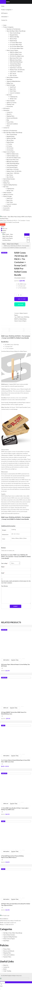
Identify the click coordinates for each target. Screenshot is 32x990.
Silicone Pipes (13, 38)
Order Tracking (7, 971)
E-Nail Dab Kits (13, 96)
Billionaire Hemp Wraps (16, 60)
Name (3, 566)
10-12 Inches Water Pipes (16, 46)
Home (2, 6)
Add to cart (22, 299)
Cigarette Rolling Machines (13, 81)
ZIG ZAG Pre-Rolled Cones (17, 56)
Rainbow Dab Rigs (14, 36)
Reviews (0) (28, 329)
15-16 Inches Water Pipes (16, 48)
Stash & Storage (11, 85)
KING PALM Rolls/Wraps (16, 62)
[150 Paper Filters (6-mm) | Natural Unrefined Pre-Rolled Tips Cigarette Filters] (16, 883)
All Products (4, 13)
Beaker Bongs (13, 40)
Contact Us (4, 20)
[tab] (5, 329)
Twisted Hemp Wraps (15, 64)
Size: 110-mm (13, 75)
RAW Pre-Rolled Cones (16, 52)
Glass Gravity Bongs (15, 33)
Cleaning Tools (10, 104)
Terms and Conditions (12, 123)
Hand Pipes (9, 79)
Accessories (10, 106)
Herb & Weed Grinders (12, 77)
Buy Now (20, 304)
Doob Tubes (13, 91)
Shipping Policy (10, 116)
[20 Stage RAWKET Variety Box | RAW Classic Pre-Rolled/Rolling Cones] (16, 691)
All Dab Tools (13, 98)
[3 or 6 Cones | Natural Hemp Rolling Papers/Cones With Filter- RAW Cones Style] (16, 739)
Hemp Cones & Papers (12, 50)
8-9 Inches (9, 146)
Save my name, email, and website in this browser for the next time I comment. (16, 581)
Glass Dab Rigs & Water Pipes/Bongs (16, 31)
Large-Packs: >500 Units (16, 71)
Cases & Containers (15, 93)
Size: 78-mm (13, 73)
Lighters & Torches (11, 102)
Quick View (12, 660)
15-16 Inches (10, 150)
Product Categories (6, 9)
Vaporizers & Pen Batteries (13, 29)
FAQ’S (8, 125)
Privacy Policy (10, 122)
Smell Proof (13, 87)
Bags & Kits (13, 89)
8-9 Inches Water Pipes (16, 44)
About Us (9, 114)
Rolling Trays (10, 83)
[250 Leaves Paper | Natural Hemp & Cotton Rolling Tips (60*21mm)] (16, 643)
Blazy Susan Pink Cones (16, 58)
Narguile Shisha (14, 35)
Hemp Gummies (11, 100)
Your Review (4, 586)
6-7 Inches (9, 144)
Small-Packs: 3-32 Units (16, 67)
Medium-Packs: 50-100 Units (17, 69)
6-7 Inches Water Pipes (16, 42)
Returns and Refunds (12, 118)
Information (4, 16)
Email (3, 573)
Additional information (16, 329)
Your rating (4, 563)
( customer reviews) (20, 278)
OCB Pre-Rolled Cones (16, 54)
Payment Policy (7, 956)
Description (5, 329)
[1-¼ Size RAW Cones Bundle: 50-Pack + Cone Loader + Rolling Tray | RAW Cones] (16, 787)
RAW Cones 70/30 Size (23, 317)
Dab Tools (9, 94)
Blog (8, 120)
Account (3, 232)
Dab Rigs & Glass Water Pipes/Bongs (12, 933)
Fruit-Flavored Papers (15, 65)
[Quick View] (15, 706)
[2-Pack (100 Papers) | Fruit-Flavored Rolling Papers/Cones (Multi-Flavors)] (16, 835)
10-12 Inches (10, 148)
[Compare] (22, 706)
